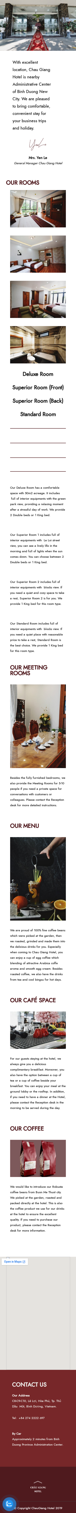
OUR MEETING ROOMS (28, 670)
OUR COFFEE (27, 1129)
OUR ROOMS (22, 183)
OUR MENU (24, 826)
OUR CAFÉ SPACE (33, 1000)
